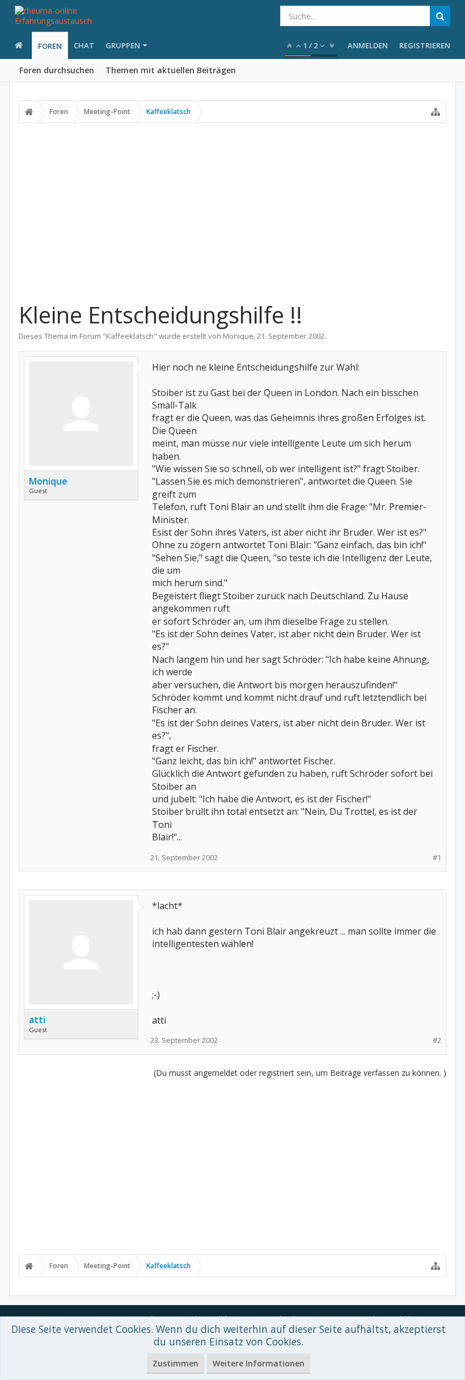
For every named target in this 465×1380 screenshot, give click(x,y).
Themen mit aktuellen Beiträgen (170, 70)
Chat (84, 45)
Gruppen (122, 45)
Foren (50, 46)
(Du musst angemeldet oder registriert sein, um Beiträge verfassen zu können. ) (300, 1072)
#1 (437, 857)
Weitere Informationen (259, 1363)
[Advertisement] (232, 211)
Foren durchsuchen (56, 70)
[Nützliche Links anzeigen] (435, 112)
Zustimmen (175, 1363)
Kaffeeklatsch (130, 336)
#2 (437, 1040)
